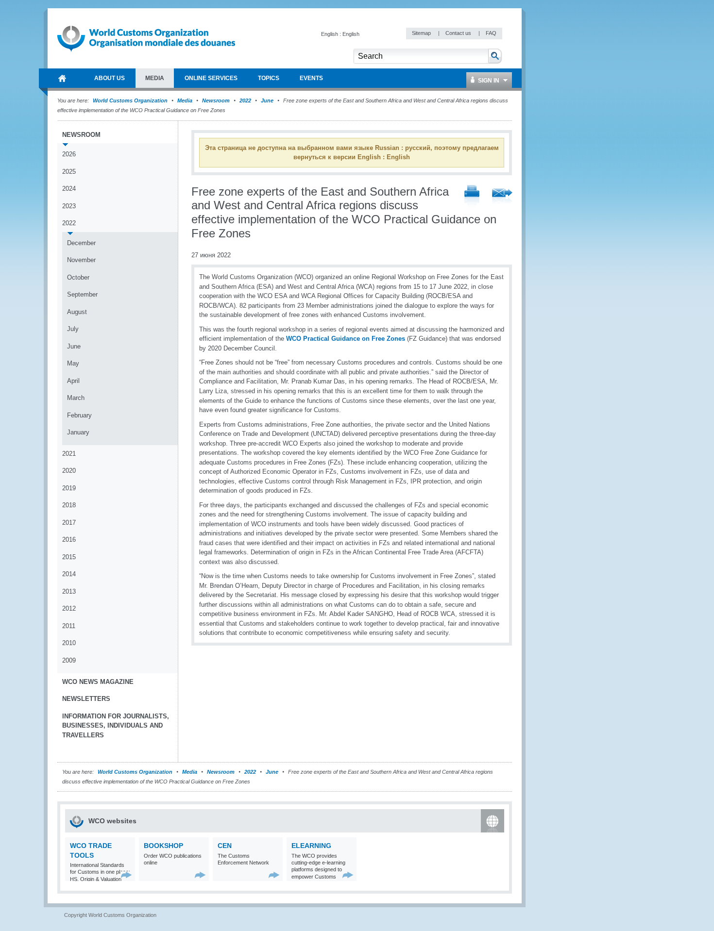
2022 (245, 100)
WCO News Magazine (98, 681)
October (78, 277)
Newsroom (216, 100)
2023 (69, 206)
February (79, 415)
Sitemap (422, 33)
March (76, 397)
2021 (69, 453)
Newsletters (86, 698)
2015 (69, 557)
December (81, 243)
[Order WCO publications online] (200, 875)
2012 (69, 608)
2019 (69, 488)
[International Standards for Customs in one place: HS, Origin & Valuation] (126, 875)
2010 (69, 643)
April (73, 380)
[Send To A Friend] (502, 197)
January (78, 432)
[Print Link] (471, 197)
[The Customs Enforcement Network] (274, 875)
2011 (68, 626)
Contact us (459, 33)
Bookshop (163, 845)
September (82, 294)
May (73, 363)
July (73, 328)
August (77, 312)
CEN (225, 845)
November (81, 260)
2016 (69, 539)
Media (184, 100)
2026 (69, 154)
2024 (69, 188)
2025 (69, 171)
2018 (69, 505)
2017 (69, 522)
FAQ (491, 33)
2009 (69, 660)
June (267, 100)
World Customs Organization (131, 100)
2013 (69, 591)
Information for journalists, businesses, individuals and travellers (115, 726)
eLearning (311, 845)
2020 (69, 470)
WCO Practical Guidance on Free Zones (345, 338)
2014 (69, 574)
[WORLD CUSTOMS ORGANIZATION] (62, 78)
